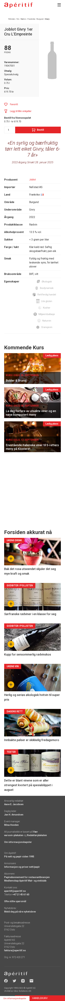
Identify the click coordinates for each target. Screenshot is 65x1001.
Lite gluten (46, 301)
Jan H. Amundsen (13, 814)
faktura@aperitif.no (15, 950)
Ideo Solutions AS (22, 991)
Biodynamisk (47, 288)
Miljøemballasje (46, 314)
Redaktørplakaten (37, 835)
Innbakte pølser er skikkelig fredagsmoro (31, 740)
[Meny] (59, 4)
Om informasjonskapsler (18, 842)
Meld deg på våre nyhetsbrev (20, 911)
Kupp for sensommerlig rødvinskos (27, 654)
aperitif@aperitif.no (15, 891)
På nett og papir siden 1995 (19, 856)
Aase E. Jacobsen (14, 804)
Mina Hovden (11, 825)
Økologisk (47, 281)
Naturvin (46, 320)
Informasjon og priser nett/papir (22, 867)
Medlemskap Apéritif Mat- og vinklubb (25, 880)
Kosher (46, 307)
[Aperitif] (18, 5)
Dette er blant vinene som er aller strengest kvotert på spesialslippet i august (28, 785)
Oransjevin (46, 327)
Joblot (32, 179)
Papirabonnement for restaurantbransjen (27, 877)
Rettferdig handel (47, 294)
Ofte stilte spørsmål (15, 901)
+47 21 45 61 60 (20, 894)
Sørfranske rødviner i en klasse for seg (30, 614)
